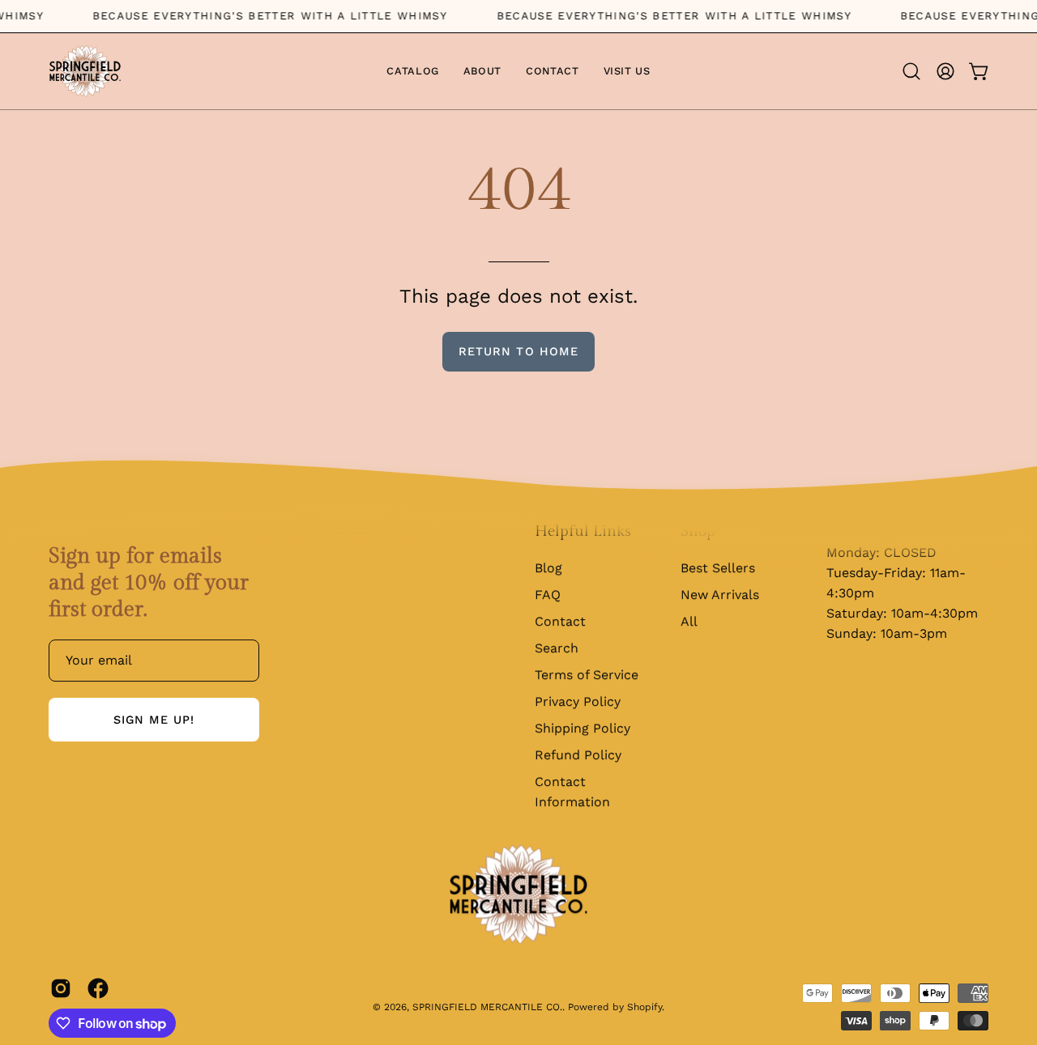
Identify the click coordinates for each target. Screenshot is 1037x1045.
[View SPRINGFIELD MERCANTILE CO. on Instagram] (61, 989)
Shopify (644, 1007)
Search (556, 648)
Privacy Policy (578, 701)
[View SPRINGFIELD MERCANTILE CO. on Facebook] (98, 989)
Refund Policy (578, 755)
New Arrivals (720, 594)
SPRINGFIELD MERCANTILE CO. (487, 1007)
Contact (560, 621)
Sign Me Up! (154, 719)
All (689, 621)
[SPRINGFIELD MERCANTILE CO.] (85, 71)
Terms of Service (586, 674)
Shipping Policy (582, 728)
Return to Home (518, 351)
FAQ (548, 594)
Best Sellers (718, 568)
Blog (548, 568)
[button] (911, 71)
